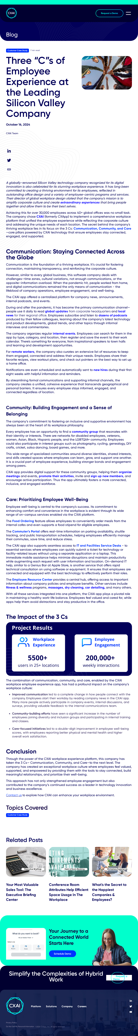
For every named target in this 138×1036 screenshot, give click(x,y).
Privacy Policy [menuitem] (11, 1023)
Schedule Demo (62, 953)
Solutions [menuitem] (51, 1006)
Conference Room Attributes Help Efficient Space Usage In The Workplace (68, 892)
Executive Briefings (32, 869)
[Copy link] (9, 169)
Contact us (14, 795)
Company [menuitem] (67, 1006)
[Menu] (128, 13)
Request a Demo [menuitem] (109, 13)
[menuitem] (130, 1001)
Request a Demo (120, 978)
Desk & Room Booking (74, 869)
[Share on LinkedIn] (9, 151)
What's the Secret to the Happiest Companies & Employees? (109, 892)
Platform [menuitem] (36, 1006)
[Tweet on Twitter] (9, 160)
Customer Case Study (17, 50)
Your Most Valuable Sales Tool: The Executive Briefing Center (22, 892)
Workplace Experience (117, 869)
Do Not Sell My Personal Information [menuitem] (20, 1026)
